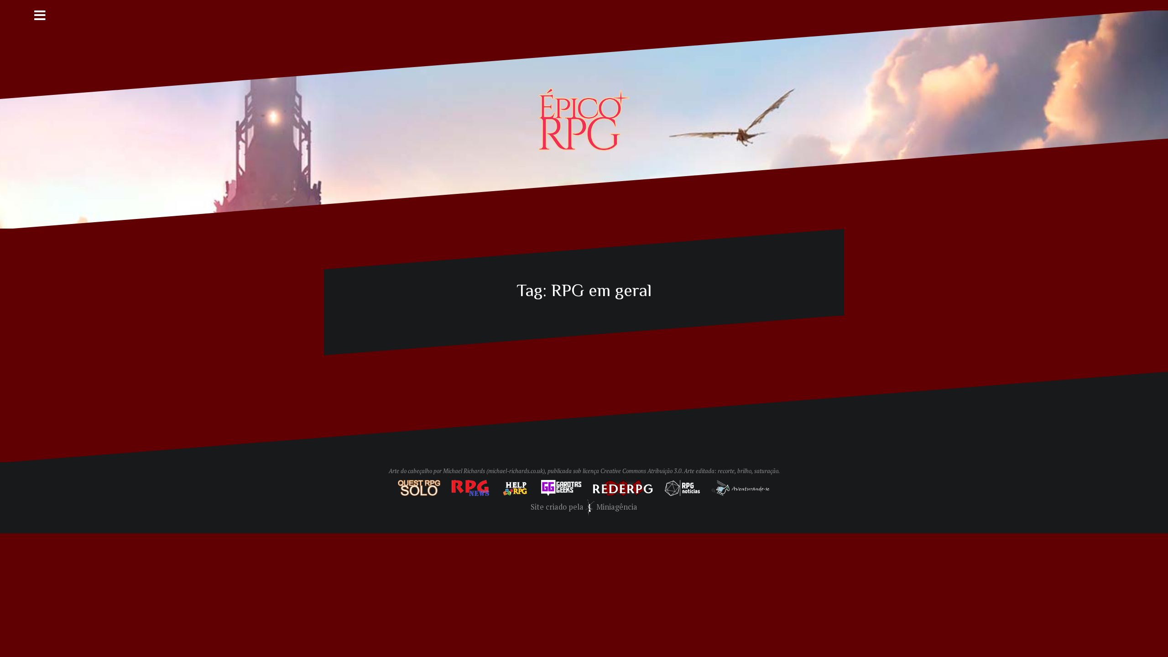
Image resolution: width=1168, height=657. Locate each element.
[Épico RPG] (584, 118)
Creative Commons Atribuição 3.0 (641, 471)
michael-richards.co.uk (515, 471)
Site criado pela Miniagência (584, 507)
